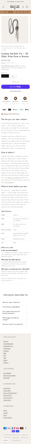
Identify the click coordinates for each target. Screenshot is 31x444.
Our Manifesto (7, 373)
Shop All (5, 341)
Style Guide (6, 378)
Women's (5, 362)
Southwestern (7, 348)
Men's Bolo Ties (22, 278)
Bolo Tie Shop (4, 46)
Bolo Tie (9, 435)
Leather (5, 360)
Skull (4, 355)
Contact (5, 413)
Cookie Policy (7, 400)
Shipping (3, 62)
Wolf (4, 358)
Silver (13, 76)
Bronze (5, 76)
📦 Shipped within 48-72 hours (10, 114)
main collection (9, 182)
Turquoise (6, 351)
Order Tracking (7, 417)
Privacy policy (24, 435)
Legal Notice (6, 388)
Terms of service (7, 398)
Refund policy (7, 437)
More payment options (15, 91)
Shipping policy (15, 437)
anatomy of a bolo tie (13, 178)
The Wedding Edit (8, 344)
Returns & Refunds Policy (10, 393)
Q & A (5, 415)
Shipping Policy (7, 395)
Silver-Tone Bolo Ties (6, 280)
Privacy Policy (7, 390)
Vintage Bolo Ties (8, 346)
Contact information (16, 440)
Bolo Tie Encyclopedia (9, 375)
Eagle (4, 353)
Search (5, 410)
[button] (3, 7)
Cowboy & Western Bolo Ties (17, 46)
